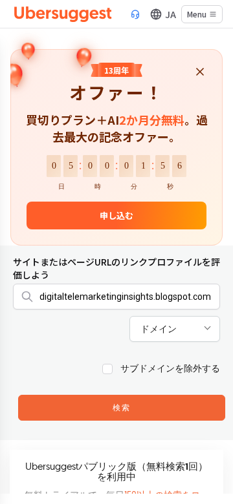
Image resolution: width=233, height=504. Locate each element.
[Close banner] (200, 72)
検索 (122, 408)
